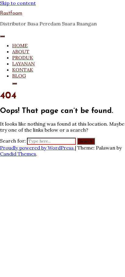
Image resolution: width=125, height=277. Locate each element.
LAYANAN (23, 64)
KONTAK (22, 70)
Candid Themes (18, 154)
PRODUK (22, 57)
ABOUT (20, 51)
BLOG (19, 76)
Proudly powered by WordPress (37, 148)
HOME (20, 45)
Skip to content (18, 3)
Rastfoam (11, 13)
